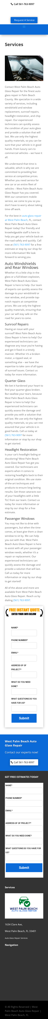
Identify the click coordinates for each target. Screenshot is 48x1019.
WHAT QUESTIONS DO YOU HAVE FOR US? (24, 701)
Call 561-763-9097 (24, 4)
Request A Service (24, 20)
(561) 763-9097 (21, 244)
